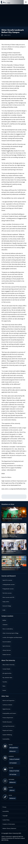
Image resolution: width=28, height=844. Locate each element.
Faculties (5, 682)
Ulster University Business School (11, 567)
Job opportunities (7, 673)
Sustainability (5, 738)
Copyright (5, 815)
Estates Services (6, 654)
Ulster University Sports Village (10, 633)
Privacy (4, 807)
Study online (5, 601)
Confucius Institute (6, 704)
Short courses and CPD (7, 597)
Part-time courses (6, 592)
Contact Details (6, 669)
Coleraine (4, 624)
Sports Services (5, 645)
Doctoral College (6, 605)
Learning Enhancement (7, 725)
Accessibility (6, 811)
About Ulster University (8, 664)
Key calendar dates (7, 677)
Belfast (3, 620)
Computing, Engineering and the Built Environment (9, 535)
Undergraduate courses (8, 584)
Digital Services (5, 708)
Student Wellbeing (6, 734)
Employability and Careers (8, 713)
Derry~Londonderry (7, 628)
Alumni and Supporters (7, 700)
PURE (4, 610)
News (3, 685)
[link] (14, 514)
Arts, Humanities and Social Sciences (12, 518)
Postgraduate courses (7, 588)
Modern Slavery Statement (9, 828)
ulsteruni (11, 790)
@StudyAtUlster (13, 747)
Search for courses (7, 580)
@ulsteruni (12, 798)
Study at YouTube (14, 771)
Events (3, 690)
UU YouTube (12, 774)
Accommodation (6, 641)
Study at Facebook (14, 759)
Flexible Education (6, 721)
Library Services (6, 650)
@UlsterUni (12, 751)
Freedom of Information (9, 824)
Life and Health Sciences (9, 551)
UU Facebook (13, 763)
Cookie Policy (6, 820)
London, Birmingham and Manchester (12, 637)
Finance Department (7, 717)
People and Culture (6, 730)
